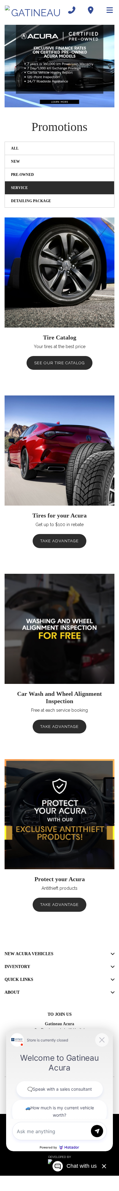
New (15, 161)
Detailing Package (31, 201)
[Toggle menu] (107, 10)
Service (19, 188)
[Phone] (71, 10)
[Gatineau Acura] (33, 10)
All (15, 148)
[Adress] (90, 10)
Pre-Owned (22, 175)
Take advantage (59, 541)
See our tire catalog (59, 363)
